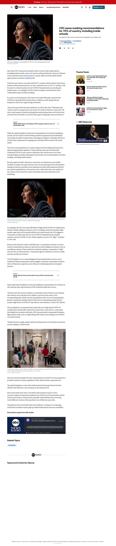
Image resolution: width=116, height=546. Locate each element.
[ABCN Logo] (20, 7)
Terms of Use (84, 541)
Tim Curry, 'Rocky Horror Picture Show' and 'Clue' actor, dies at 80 (58, 2)
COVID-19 (28, 78)
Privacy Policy (24, 541)
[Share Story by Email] (68, 48)
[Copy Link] (72, 48)
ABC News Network (16, 541)
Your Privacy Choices (93, 541)
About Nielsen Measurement (74, 541)
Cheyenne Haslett (66, 41)
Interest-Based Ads (62, 541)
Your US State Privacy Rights (35, 541)
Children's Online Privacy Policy (50, 541)
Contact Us (101, 541)
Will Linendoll (68, 42)
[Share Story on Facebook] (60, 48)
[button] (11, 7)
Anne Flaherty (77, 41)
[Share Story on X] (64, 48)
